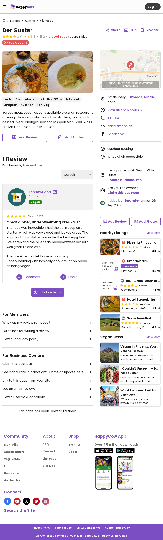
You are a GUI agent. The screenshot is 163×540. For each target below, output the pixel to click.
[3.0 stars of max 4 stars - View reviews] (130, 304)
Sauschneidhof (139, 318)
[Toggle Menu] (4, 6)
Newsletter (12, 473)
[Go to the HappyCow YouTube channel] (17, 501)
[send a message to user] (55, 192)
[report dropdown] (88, 190)
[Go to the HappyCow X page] (26, 501)
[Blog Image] (109, 353)
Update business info (124, 180)
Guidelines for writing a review (25, 331)
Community (16, 436)
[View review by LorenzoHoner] (16, 197)
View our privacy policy (20, 339)
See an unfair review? (19, 388)
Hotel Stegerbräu (141, 299)
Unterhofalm (137, 261)
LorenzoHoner (32, 165)
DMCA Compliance (88, 527)
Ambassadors (14, 452)
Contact (49, 451)
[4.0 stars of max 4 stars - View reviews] (11, 36)
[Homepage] (22, 7)
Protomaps (123, 83)
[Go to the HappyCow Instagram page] (45, 501)
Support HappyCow (117, 527)
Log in (152, 6)
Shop (74, 436)
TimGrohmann (135, 200)
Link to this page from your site (26, 380)
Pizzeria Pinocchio (141, 242)
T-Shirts (75, 445)
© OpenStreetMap (142, 83)
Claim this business (17, 363)
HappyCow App (110, 436)
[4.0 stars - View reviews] (129, 285)
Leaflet (111, 83)
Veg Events (12, 459)
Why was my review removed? (26, 322)
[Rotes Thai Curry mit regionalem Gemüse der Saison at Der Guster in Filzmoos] (25, 72)
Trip (133, 30)
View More (154, 233)
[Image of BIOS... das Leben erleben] (109, 285)
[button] (130, 65)
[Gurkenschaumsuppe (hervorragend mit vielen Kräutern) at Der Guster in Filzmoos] (70, 72)
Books (73, 452)
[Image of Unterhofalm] (110, 266)
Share (116, 30)
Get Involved (13, 480)
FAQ (46, 444)
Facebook (115, 134)
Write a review (129, 266)
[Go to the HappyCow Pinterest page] (36, 501)
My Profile (11, 445)
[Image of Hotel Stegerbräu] (110, 304)
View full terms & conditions (24, 397)
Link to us (49, 459)
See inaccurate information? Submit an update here (43, 372)
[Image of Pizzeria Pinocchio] (110, 247)
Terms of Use (63, 527)
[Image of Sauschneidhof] (110, 322)
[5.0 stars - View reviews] (130, 323)
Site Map (49, 466)
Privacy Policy (41, 527)
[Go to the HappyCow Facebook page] (7, 501)
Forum (8, 466)
